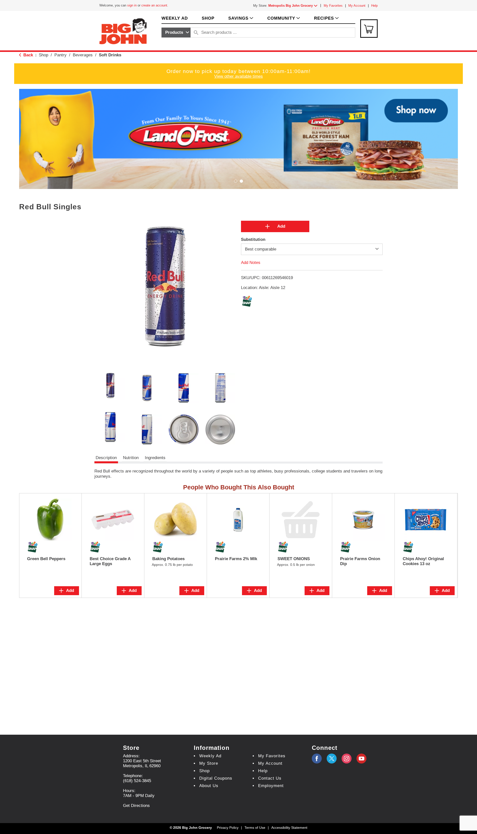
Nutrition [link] (131, 457)
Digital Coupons (215, 778)
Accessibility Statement (289, 828)
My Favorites (333, 5)
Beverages (83, 55)
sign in (132, 5)
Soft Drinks (110, 55)
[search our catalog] (196, 32)
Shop (43, 55)
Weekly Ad (210, 756)
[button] (293, 5)
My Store (208, 763)
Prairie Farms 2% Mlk (236, 558)
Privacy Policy (227, 828)
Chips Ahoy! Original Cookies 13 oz (423, 561)
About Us (208, 785)
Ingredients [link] (155, 457)
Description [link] (106, 457)
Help (374, 5)
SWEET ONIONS (294, 558)
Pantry (60, 55)
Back (27, 55)
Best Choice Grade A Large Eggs (110, 561)
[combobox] (176, 32)
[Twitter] (332, 758)
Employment (271, 785)
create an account (154, 5)
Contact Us (269, 778)
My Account (356, 5)
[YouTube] (347, 758)
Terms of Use (254, 828)
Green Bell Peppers (46, 558)
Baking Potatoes (168, 558)
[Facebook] (317, 758)
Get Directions (136, 805)
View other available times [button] (238, 76)
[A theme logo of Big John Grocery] (123, 31)
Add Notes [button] (250, 262)
